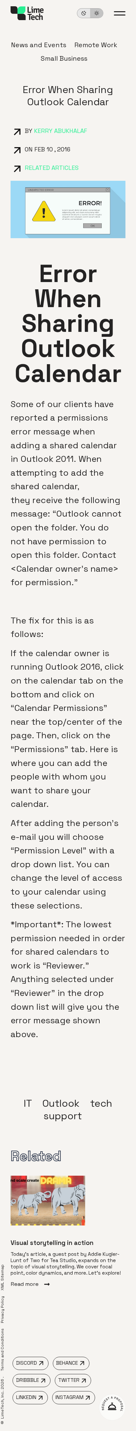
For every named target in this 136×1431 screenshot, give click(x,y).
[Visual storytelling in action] (68, 1231)
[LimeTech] (27, 13)
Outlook (61, 1103)
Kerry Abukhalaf (60, 131)
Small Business (64, 58)
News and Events (38, 45)
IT (28, 1103)
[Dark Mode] (90, 13)
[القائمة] (119, 13)
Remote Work (95, 45)
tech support (78, 1109)
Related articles (52, 168)
